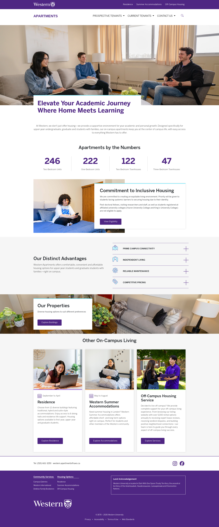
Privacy (88, 519)
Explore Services (152, 441)
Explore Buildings (50, 322)
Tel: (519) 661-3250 (42, 463)
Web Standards (128, 519)
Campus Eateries (40, 482)
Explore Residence (50, 441)
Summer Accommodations (149, 4)
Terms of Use (113, 519)
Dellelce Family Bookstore (43, 489)
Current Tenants (140, 16)
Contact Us (165, 16)
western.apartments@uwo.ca (66, 463)
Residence (128, 4)
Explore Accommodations (105, 441)
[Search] (183, 16)
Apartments (45, 16)
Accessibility (99, 519)
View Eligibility (110, 222)
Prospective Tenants (107, 16)
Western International (42, 485)
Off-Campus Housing (175, 4)
